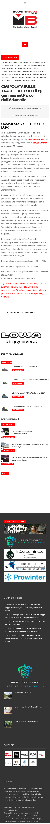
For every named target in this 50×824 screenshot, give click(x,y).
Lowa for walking (41, 63)
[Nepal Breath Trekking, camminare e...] (13, 442)
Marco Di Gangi (13, 635)
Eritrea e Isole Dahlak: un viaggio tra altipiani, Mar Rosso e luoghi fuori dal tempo (23, 608)
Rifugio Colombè (18, 77)
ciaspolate (6, 71)
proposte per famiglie (29, 293)
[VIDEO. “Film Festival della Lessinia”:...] (13, 455)
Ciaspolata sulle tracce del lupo (27, 69)
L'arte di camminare (13, 80)
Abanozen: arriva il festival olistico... (28, 707)
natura (5, 74)
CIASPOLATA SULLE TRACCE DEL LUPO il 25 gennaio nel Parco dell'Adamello (21, 93)
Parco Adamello (15, 74)
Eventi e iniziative (15, 63)
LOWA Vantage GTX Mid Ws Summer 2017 (28, 393)
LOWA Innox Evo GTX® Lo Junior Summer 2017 (30, 380)
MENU (25, 3)
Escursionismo (16, 71)
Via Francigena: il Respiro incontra (28, 721)
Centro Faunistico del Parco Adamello (21, 283)
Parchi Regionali (28, 80)
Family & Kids (28, 63)
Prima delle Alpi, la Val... (23, 693)
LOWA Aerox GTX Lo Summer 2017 (25, 366)
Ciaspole (5, 63)
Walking (36, 77)
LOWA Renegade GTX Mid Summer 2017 (28, 406)
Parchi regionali (21, 66)
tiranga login (12, 621)
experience (27, 71)
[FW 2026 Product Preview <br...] (13, 429)
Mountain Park (7, 66)
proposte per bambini (30, 74)
